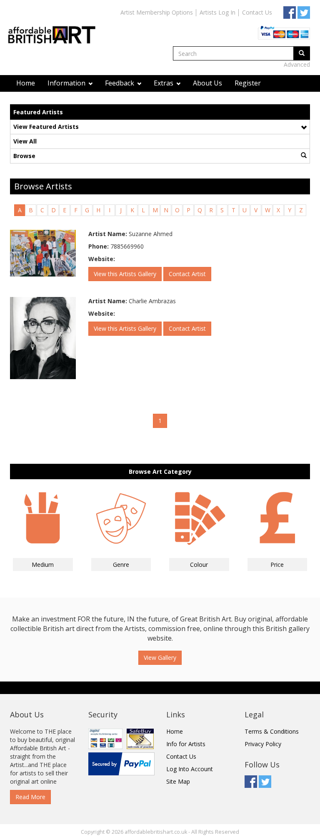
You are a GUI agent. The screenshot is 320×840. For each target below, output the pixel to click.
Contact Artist (187, 274)
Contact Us (257, 12)
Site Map (178, 781)
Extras (164, 83)
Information (67, 83)
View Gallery (160, 657)
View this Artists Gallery (125, 274)
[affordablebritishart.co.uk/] (56, 28)
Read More (30, 797)
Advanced (297, 64)
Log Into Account (189, 769)
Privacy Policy (263, 744)
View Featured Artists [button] (46, 127)
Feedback (120, 83)
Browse (24, 156)
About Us (207, 83)
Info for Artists (185, 744)
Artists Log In (217, 12)
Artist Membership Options (156, 12)
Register (248, 83)
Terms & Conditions (272, 731)
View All (25, 141)
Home (25, 83)
